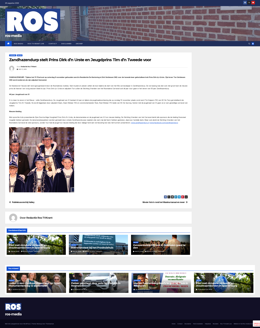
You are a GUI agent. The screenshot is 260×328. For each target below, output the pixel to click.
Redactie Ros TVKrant (28, 66)
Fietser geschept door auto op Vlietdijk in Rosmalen (95, 284)
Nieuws (20, 55)
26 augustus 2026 (142, 289)
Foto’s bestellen (198, 324)
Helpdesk (208, 324)
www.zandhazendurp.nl (140, 123)
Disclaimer (66, 44)
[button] (249, 44)
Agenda (11, 280)
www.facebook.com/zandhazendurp (164, 123)
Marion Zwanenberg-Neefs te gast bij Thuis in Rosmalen (161, 284)
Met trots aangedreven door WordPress (18, 324)
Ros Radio (18, 44)
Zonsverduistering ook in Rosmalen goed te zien (159, 246)
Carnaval (13, 55)
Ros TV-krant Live (36, 44)
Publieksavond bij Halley (23, 202)
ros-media (13, 36)
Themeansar (50, 324)
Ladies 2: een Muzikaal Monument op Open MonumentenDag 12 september (34, 284)
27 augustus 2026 (18, 289)
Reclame (215, 324)
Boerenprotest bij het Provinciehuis (92, 247)
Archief (79, 44)
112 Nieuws (75, 280)
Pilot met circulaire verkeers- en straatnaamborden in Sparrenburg (29, 246)
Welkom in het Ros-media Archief (244, 324)
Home (173, 324)
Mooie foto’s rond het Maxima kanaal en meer (164, 202)
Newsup (39, 324)
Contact (53, 44)
